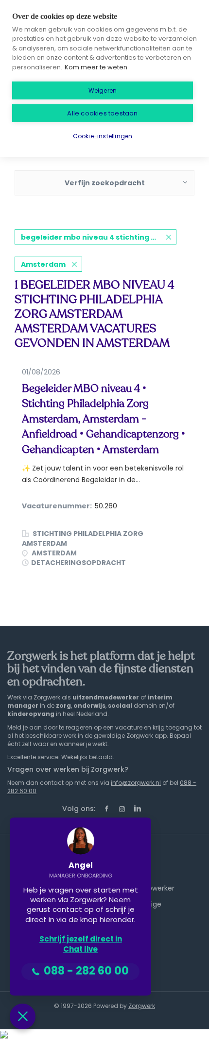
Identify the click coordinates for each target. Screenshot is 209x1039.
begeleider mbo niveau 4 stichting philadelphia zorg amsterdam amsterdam (98, 237)
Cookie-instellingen (103, 136)
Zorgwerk (141, 1006)
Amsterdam (43, 264)
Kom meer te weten (96, 67)
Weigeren (102, 90)
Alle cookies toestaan (102, 113)
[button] (22, 1016)
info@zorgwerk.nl (136, 783)
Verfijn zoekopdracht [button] (105, 183)
